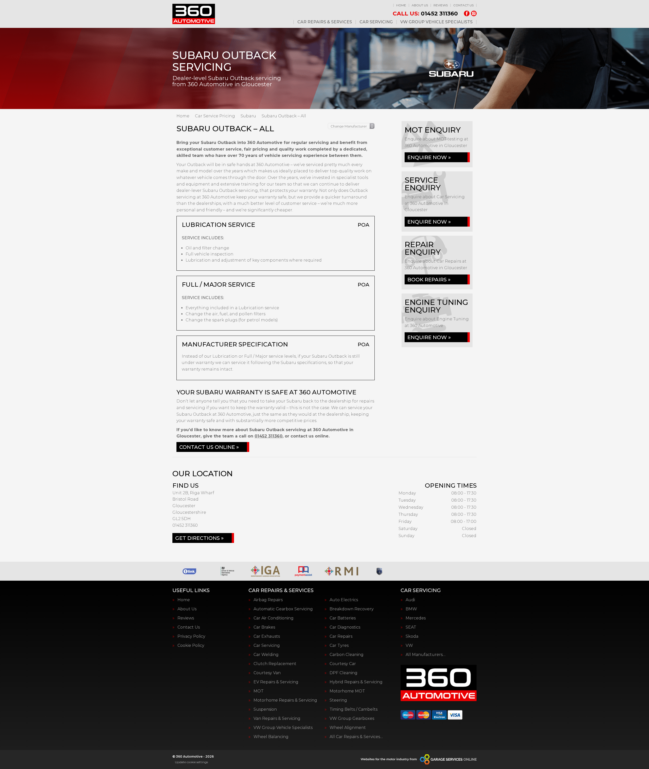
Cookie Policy (190, 646)
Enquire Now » (429, 157)
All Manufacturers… (425, 655)
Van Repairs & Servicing (277, 719)
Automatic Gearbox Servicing (283, 609)
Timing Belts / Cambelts (353, 709)
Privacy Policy (191, 636)
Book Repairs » (428, 280)
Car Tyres (339, 646)
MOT (259, 691)
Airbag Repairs (268, 600)
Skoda (412, 636)
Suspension (265, 709)
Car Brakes (264, 627)
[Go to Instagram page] (474, 13)
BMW (411, 609)
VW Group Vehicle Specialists (436, 22)
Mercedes (416, 618)
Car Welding (266, 655)
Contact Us (463, 5)
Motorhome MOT (347, 691)
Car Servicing (376, 22)
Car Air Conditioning (274, 618)
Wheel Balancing (271, 737)
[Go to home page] (193, 14)
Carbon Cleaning (347, 655)
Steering (338, 700)
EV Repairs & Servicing (276, 682)
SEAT (411, 627)
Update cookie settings (191, 762)
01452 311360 (425, 13)
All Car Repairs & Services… (356, 737)
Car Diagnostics (345, 627)
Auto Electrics (344, 600)
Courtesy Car (343, 664)
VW (409, 646)
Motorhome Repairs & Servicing (285, 700)
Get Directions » (199, 538)
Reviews (441, 5)
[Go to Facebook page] (467, 13)
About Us (420, 5)
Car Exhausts (267, 636)
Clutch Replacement (275, 664)
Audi (410, 600)
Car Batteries (343, 618)
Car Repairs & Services (324, 22)
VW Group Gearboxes (352, 719)
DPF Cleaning (343, 673)
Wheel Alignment (348, 728)
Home (401, 5)
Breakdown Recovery (352, 609)
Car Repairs (341, 636)
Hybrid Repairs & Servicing (356, 682)
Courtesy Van (267, 673)
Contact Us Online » (209, 447)
